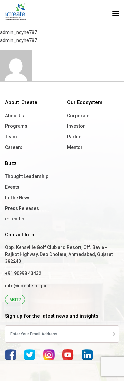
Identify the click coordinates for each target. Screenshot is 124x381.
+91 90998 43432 (23, 273)
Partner (75, 136)
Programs (16, 126)
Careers (13, 147)
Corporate (78, 115)
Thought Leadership (26, 176)
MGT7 (15, 299)
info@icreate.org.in (26, 285)
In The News (18, 197)
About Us (14, 115)
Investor (76, 126)
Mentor (75, 147)
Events (12, 187)
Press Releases (22, 208)
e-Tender (15, 218)
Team (11, 136)
